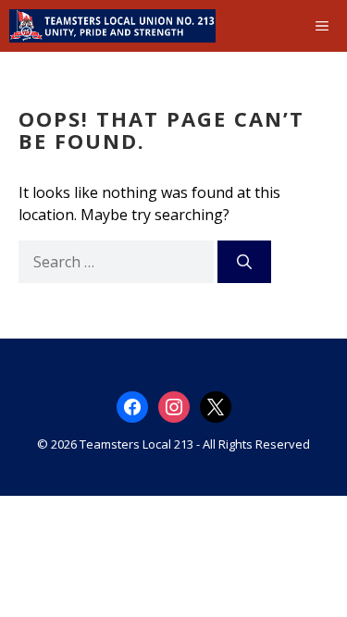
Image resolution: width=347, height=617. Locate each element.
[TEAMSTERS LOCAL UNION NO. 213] (112, 26)
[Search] (244, 262)
